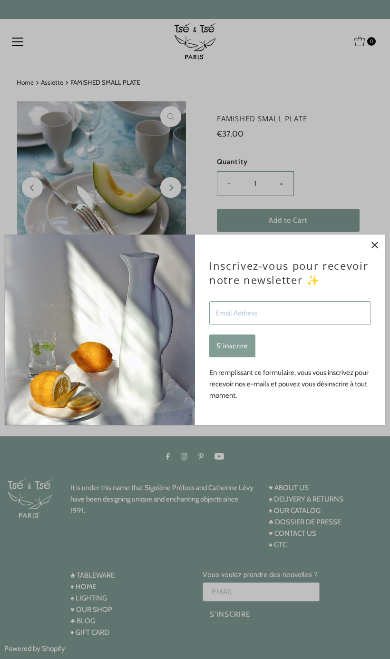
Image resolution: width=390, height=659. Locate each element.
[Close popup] (374, 245)
